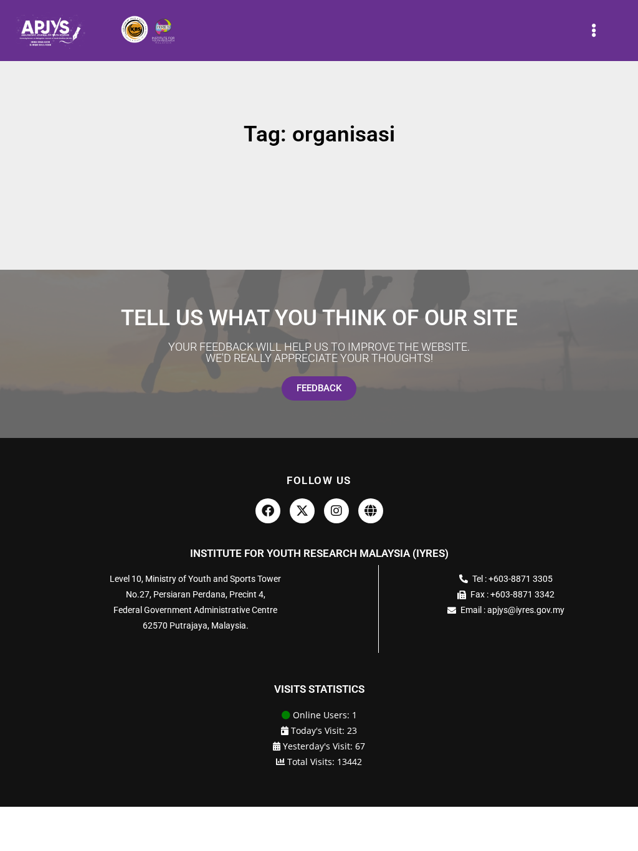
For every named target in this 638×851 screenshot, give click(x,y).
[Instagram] (336, 510)
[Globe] (370, 510)
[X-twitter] (302, 510)
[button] (593, 30)
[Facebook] (267, 510)
